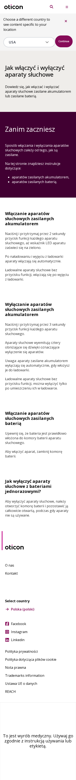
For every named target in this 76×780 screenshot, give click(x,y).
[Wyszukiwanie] (51, 7)
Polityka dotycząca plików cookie (30, 659)
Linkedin (17, 640)
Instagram (19, 632)
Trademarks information (24, 675)
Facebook (18, 624)
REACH (10, 691)
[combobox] (26, 42)
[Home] (13, 6)
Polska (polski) (22, 609)
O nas (9, 565)
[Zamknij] (66, 21)
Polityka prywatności (21, 651)
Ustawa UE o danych (21, 683)
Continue (63, 41)
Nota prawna (15, 667)
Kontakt (11, 573)
